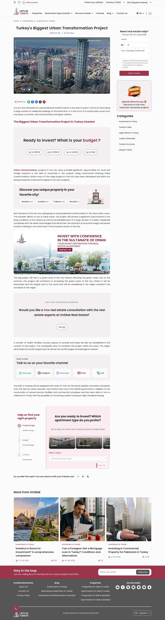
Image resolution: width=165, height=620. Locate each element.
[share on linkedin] (36, 101)
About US (23, 586)
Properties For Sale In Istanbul (95, 595)
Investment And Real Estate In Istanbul (57, 595)
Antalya (43, 201)
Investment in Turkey (45, 21)
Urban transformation (25, 170)
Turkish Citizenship (127, 138)
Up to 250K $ (53, 152)
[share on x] (40, 101)
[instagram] (133, 587)
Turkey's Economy (127, 144)
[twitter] (128, 587)
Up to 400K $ (72, 152)
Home (16, 21)
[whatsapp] (139, 587)
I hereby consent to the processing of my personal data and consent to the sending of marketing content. (135, 64)
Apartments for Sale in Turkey (95, 591)
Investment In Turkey (57, 586)
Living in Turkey (125, 150)
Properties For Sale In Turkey (95, 586)
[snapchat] (149, 587)
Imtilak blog (27, 21)
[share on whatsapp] (28, 101)
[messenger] (144, 587)
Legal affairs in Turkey (128, 133)
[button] (123, 45)
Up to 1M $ (90, 152)
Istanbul (17, 107)
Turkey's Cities (125, 127)
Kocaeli (74, 201)
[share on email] (44, 101)
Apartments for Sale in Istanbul (95, 599)
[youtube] (117, 587)
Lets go (61, 327)
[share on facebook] (32, 101)
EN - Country (141, 613)
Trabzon (59, 201)
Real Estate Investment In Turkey (57, 591)
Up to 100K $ (34, 152)
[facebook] (123, 587)
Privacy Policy (23, 595)
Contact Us (23, 591)
